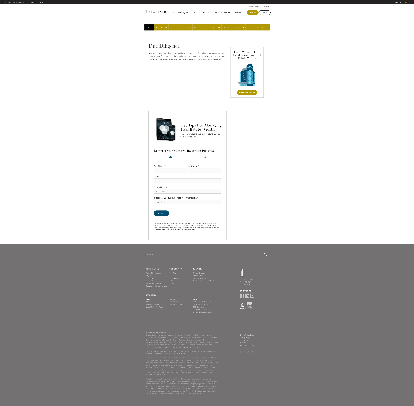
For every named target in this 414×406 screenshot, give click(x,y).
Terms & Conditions (247, 335)
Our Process (204, 12)
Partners (197, 269)
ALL (149, 27)
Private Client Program (154, 283)
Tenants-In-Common (201, 304)
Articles (266, 7)
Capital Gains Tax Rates (154, 307)
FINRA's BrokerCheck (190, 347)
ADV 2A (243, 343)
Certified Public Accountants (203, 281)
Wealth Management (153, 273)
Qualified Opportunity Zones (203, 312)
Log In (265, 13)
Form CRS (244, 340)
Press (171, 281)
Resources (239, 12)
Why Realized (152, 269)
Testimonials (174, 278)
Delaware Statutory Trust (202, 302)
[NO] (204, 157)
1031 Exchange (198, 307)
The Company (254, 7)
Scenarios (149, 281)
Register (253, 13)
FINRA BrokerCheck (36, 2)
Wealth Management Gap (184, 12)
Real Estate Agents (200, 278)
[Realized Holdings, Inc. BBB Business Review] (242, 305)
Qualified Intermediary (201, 310)
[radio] (170, 157)
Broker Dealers (198, 276)
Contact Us (245, 291)
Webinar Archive (175, 304)
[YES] (170, 157)
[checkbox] (187, 156)
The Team (173, 273)
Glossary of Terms (152, 304)
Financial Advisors (222, 12)
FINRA (207, 342)
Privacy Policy (245, 338)
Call (397, 2)
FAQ (171, 276)
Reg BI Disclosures (247, 345)
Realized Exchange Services (156, 286)
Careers (172, 283)
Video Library (174, 302)
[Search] (265, 254)
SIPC (212, 342)
